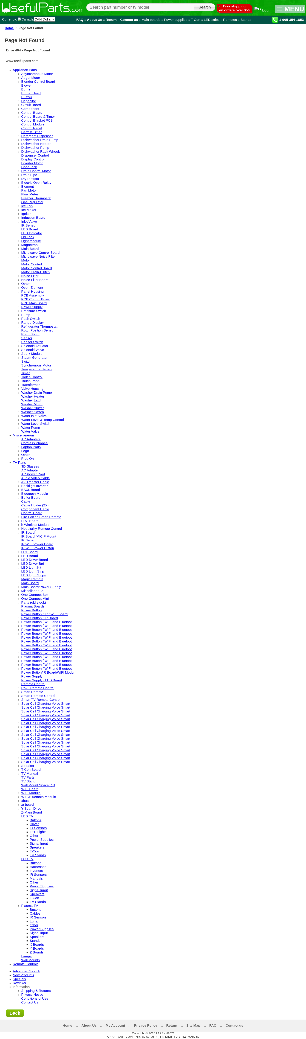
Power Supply (31, 307)
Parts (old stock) (33, 602)
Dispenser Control (35, 155)
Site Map (193, 1025)
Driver (34, 824)
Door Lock (29, 167)
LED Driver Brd (32, 563)
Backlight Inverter (34, 486)
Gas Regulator (32, 202)
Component (30, 109)
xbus (25, 801)
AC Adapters (31, 439)
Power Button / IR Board (39, 618)
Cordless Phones (34, 443)
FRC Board (29, 521)
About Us (94, 20)
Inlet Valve (29, 221)
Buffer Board (30, 497)
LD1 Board (29, 552)
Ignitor (26, 214)
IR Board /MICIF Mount (38, 536)
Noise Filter (29, 276)
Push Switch (30, 319)
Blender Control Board (38, 81)
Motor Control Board (36, 268)
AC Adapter (30, 470)
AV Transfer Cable (35, 482)
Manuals (36, 878)
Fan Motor (29, 190)
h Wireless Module (35, 525)
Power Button (31, 610)
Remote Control (33, 684)
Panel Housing (32, 291)
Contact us (129, 20)
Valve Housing (32, 389)
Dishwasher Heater (35, 144)
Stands (245, 20)
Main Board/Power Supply (41, 587)
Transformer (30, 385)
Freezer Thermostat (36, 198)
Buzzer (26, 97)
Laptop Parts (31, 447)
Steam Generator (34, 357)
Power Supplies (42, 839)
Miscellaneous (24, 435)
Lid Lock (27, 237)
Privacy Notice (32, 994)
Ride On (27, 458)
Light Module (31, 241)
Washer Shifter (32, 408)
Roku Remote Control (37, 688)
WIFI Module (31, 793)
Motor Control (31, 264)
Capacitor (28, 101)
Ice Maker (28, 210)
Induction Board (33, 217)
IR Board (28, 532)
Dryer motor (30, 179)
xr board (27, 804)
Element (27, 186)
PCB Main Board (34, 303)
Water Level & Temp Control (42, 420)
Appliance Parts (25, 70)
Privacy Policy (145, 1025)
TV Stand (28, 781)
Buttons (35, 820)
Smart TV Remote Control (40, 700)
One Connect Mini (35, 598)
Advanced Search (26, 971)
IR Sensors (38, 828)
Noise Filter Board (35, 280)
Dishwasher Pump (35, 147)
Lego (25, 451)
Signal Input (39, 843)
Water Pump (30, 427)
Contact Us (29, 1002)
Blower (26, 85)
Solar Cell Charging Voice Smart (45, 703)
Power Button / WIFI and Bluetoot (46, 622)
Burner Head (31, 93)
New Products (23, 975)
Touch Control (31, 377)
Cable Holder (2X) (35, 505)
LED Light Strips (33, 575)
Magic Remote (32, 579)
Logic (34, 921)
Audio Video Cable (35, 478)
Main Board (30, 249)
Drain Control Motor (36, 171)
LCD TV (27, 859)
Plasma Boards (33, 606)
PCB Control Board (35, 299)
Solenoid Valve (32, 350)
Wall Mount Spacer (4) (38, 785)
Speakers (37, 847)
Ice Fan (27, 206)
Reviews (19, 983)
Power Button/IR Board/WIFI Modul (47, 672)
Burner (26, 89)
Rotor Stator (30, 334)
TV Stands (38, 855)
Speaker (27, 766)
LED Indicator (31, 233)
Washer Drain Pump (36, 392)
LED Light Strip (32, 571)
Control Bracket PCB (37, 120)
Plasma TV (29, 906)
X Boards (37, 944)
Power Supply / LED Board (41, 680)
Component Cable (35, 509)
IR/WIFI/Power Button (37, 548)
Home (9, 28)
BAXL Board (30, 490)
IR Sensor (28, 225)
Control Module (32, 124)
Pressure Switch (33, 311)
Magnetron (29, 245)
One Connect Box (35, 595)
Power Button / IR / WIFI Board (44, 614)
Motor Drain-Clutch (35, 272)
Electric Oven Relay (36, 182)
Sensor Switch (32, 342)
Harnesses (38, 867)
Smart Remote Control (38, 696)
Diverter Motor (32, 163)
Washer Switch (32, 412)
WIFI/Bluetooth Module (38, 797)
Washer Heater (32, 396)
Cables (35, 913)
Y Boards (37, 948)
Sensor (26, 338)
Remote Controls (25, 964)
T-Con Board (31, 769)
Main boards (150, 20)
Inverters (36, 871)
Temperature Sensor (36, 369)
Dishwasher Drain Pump (39, 140)
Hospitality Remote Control (41, 528)
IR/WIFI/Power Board (37, 544)
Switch (26, 361)
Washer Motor (31, 404)
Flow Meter (29, 194)
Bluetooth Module (34, 493)
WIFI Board (29, 789)
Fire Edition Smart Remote (41, 517)
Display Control (32, 159)
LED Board (29, 229)
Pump (25, 315)
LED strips (212, 20)
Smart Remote (32, 692)
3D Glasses (30, 466)
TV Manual (29, 773)
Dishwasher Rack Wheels (41, 151)
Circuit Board (31, 105)
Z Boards (37, 952)
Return (111, 20)
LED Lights (38, 832)
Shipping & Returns (36, 991)
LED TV (27, 816)
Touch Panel (30, 381)
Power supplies (175, 20)
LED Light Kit (31, 567)
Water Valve (30, 431)
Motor (25, 260)
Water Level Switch (35, 423)
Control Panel (31, 128)
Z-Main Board (31, 812)
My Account (115, 1025)
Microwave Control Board (40, 252)
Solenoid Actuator (34, 346)
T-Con (195, 20)
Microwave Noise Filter (38, 256)
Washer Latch (31, 400)
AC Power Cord (33, 474)
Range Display (32, 322)
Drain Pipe (29, 175)
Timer (25, 373)
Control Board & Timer (38, 116)
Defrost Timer (31, 132)
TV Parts (19, 462)
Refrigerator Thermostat (39, 326)
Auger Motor (30, 78)
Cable (25, 501)
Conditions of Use (34, 998)
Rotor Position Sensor (38, 330)
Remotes (230, 20)
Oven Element (32, 287)
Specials (19, 979)
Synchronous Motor (36, 365)
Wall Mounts (30, 960)
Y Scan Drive (31, 808)
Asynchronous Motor (37, 74)
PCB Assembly (32, 295)
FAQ (79, 20)
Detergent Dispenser (37, 136)
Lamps (26, 956)
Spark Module (31, 354)
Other (25, 284)
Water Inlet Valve (34, 416)
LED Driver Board (34, 560)
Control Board (31, 113)
